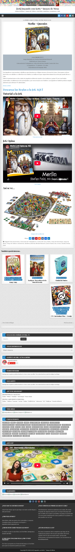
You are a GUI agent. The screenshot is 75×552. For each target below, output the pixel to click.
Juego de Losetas (55, 429)
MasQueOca (15, 434)
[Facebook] (62, 15)
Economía (28, 427)
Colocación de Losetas (8, 425)
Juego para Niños (42, 431)
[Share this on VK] (42, 238)
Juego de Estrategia (57, 241)
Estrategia (21, 396)
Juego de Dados (34, 429)
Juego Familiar (16, 431)
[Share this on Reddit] (39, 238)
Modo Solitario (23, 434)
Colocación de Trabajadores (28, 241)
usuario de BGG (6, 533)
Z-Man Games (26, 436)
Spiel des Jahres (17, 436)
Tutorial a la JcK (37, 137)
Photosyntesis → (69, 322)
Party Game (28, 396)
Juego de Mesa (64, 429)
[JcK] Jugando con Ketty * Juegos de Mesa (37, 8)
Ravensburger (54, 434)
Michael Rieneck (40, 243)
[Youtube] (67, 15)
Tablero (9, 401)
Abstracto (39, 401)
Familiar (14, 396)
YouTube (24, 531)
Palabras (48, 401)
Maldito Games (59, 431)
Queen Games (50, 243)
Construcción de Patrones (54, 425)
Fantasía (46, 427)
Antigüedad (20, 423)
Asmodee (26, 423)
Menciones (66, 309)
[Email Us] (70, 15)
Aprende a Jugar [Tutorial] (31, 20)
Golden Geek (6, 429)
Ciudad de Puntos (61, 280)
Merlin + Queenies (37, 23)
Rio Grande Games (7, 436)
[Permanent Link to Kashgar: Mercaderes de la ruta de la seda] (37, 265)
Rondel (64, 243)
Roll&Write (31, 401)
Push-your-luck (40, 434)
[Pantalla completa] (70, 483)
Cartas (20, 401)
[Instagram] (64, 15)
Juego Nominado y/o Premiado (28, 431)
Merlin (33, 243)
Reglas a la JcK (47, 20)
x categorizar (18, 279)
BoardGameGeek (43, 539)
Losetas (15, 401)
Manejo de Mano (7, 434)
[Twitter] (59, 15)
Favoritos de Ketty (54, 427)
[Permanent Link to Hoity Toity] (13, 265)
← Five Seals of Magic (7, 322)
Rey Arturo (58, 243)
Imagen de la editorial (37, 234)
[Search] (73, 15)
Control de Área (41, 241)
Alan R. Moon (6, 423)
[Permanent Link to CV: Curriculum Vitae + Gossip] (61, 295)
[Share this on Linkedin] (48, 238)
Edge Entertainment (37, 427)
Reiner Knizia (63, 434)
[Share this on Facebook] (33, 238)
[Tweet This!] (30, 238)
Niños (9, 396)
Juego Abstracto (14, 429)
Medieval (28, 243)
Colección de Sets (14, 241)
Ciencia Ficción (44, 423)
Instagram (31, 531)
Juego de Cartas (25, 429)
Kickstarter (21, 243)
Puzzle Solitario (57, 401)
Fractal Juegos (65, 427)
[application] (37, 465)
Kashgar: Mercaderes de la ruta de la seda (37, 281)
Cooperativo (6, 427)
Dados (49, 241)
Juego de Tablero (12, 243)
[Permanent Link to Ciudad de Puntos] (61, 265)
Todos (4, 396)
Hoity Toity (13, 282)
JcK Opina (41, 20)
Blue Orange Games (35, 423)
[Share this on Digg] (45, 238)
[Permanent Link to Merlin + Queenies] (37, 40)
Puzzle (47, 434)
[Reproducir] (5, 483)
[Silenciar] (67, 483)
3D (44, 401)
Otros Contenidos (62, 311)
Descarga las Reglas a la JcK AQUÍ (23, 89)
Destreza (18, 427)
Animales (13, 423)
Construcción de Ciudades (38, 425)
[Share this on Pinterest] (36, 238)
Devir (23, 427)
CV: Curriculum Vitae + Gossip (61, 316)
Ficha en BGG (7, 85)
